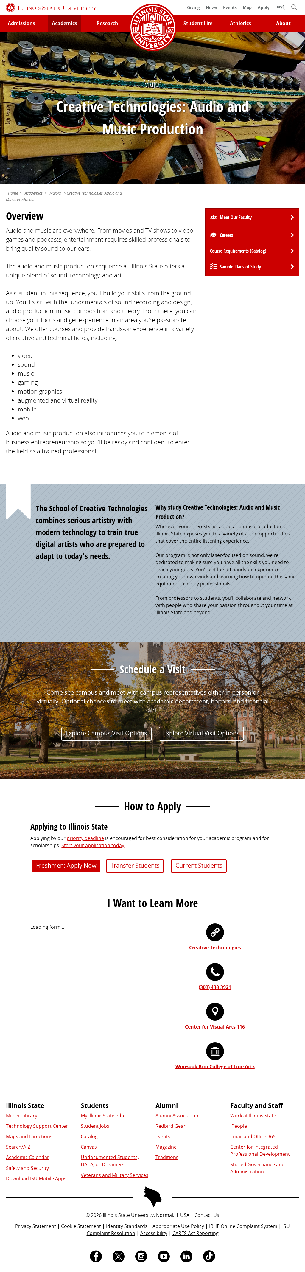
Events (162, 1136)
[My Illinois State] (280, 10)
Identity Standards (126, 1226)
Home (13, 193)
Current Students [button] (198, 865)
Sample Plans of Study (240, 266)
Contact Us (206, 1215)
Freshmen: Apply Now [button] (66, 865)
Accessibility (153, 1233)
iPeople (238, 1126)
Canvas (89, 1147)
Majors (55, 193)
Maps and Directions (29, 1136)
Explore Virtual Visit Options (201, 733)
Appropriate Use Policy (178, 1226)
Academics (64, 23)
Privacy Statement (35, 1226)
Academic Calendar (27, 1157)
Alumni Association (176, 1115)
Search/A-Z (18, 1147)
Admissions (21, 23)
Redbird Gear (170, 1126)
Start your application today (92, 845)
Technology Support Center (37, 1126)
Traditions (166, 1157)
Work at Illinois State (253, 1115)
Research (107, 23)
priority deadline (85, 838)
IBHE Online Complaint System (243, 1226)
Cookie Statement (81, 1226)
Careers (226, 235)
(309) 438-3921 (215, 987)
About (283, 23)
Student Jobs (95, 1126)
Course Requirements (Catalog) (238, 251)
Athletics (240, 23)
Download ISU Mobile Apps (36, 1178)
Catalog (89, 1136)
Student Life (197, 23)
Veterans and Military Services (114, 1175)
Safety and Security (27, 1168)
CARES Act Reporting (195, 1233)
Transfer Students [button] (135, 865)
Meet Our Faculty (236, 217)
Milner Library (21, 1115)
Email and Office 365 (253, 1136)
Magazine (166, 1147)
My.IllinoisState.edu (102, 1115)
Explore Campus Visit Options (106, 733)
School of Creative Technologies (98, 508)
